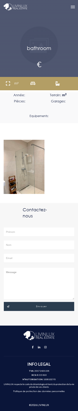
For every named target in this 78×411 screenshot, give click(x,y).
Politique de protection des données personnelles (39, 391)
